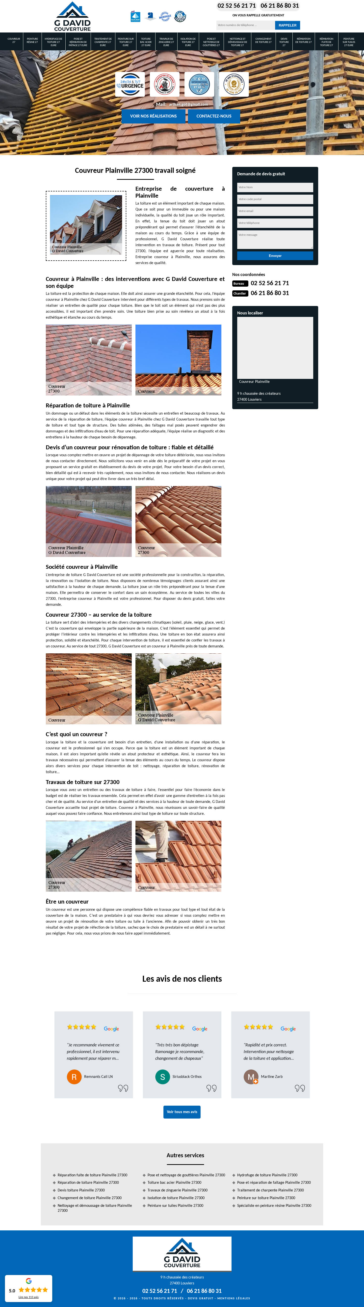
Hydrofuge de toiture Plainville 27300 (267, 1175)
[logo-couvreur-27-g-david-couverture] (72, 16)
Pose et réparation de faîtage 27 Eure (78, 42)
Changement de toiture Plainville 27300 (90, 1198)
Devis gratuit (200, 1298)
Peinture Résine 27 (32, 41)
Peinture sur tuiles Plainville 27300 (175, 1206)
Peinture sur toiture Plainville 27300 (266, 1198)
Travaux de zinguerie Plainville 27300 (178, 1190)
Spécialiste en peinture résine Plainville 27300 (274, 1206)
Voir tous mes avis (182, 1112)
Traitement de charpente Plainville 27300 (270, 1190)
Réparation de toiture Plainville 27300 (88, 1183)
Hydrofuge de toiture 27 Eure (53, 42)
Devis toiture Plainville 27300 (81, 1190)
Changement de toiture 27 (263, 41)
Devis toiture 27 (284, 42)
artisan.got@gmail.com (188, 105)
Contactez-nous (214, 116)
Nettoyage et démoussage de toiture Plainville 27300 (95, 1208)
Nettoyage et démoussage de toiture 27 (237, 42)
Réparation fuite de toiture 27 (326, 42)
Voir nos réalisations (153, 116)
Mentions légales (233, 1298)
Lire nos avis (29, 1297)
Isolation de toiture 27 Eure (188, 42)
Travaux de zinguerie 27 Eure (166, 42)
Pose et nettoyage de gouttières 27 (211, 42)
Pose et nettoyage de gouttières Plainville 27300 (186, 1175)
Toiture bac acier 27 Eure (146, 42)
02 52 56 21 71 (237, 6)
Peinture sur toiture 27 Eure (126, 42)
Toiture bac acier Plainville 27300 (174, 1183)
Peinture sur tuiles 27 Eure (349, 42)
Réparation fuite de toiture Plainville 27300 (92, 1175)
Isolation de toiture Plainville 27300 (176, 1198)
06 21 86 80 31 (280, 6)
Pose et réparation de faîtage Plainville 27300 (274, 1183)
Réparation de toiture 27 (303, 41)
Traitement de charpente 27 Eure (103, 42)
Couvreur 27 (14, 41)
